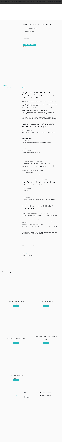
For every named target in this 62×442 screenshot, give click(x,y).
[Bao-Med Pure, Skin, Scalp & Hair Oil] (16, 275)
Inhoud (24, 36)
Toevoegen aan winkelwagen (30, 44)
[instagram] (14, 395)
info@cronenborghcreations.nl (46, 395)
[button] (35, 213)
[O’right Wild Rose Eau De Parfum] (46, 275)
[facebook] (16, 395)
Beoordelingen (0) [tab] (6, 90)
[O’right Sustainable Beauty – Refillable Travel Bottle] (44, 312)
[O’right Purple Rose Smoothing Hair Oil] (16, 349)
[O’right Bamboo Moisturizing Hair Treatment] (16, 312)
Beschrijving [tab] (5, 85)
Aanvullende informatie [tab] (7, 87)
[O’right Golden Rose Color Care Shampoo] (11, 40)
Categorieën (4, 4)
